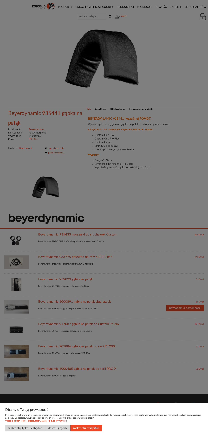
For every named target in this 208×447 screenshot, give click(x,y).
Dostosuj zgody (57, 428)
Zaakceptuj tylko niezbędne (25, 428)
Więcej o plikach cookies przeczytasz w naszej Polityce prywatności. (36, 421)
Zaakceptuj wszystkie (86, 428)
